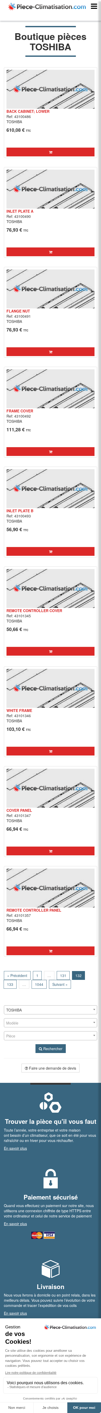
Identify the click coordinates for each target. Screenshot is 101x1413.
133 (10, 984)
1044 (39, 984)
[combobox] (50, 1009)
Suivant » (60, 984)
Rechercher (52, 1048)
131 (63, 975)
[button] (50, 152)
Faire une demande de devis (52, 1068)
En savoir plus (15, 1148)
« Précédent (17, 975)
